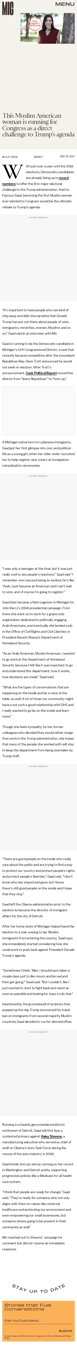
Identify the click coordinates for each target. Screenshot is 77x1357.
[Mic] (7, 8)
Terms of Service (54, 1336)
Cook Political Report (41, 373)
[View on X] (38, 410)
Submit (66, 1331)
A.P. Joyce (12, 157)
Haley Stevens (51, 1136)
